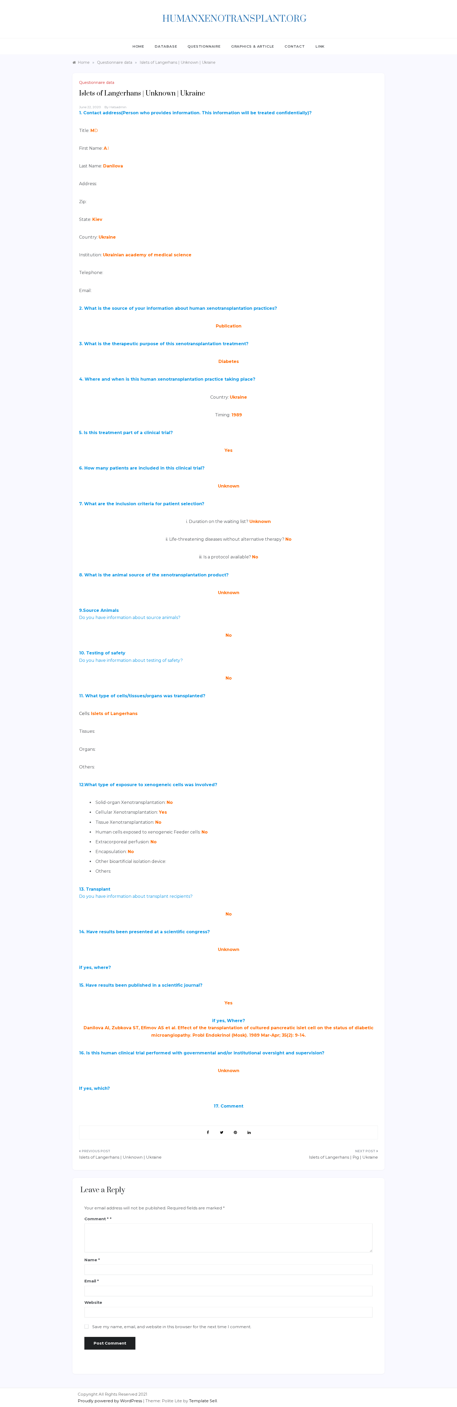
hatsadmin (117, 107)
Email (91, 1280)
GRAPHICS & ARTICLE (252, 46)
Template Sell (203, 1400)
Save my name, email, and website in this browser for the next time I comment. (171, 1326)
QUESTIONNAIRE (204, 46)
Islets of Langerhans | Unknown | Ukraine (120, 1157)
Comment (96, 1218)
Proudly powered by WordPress (110, 1400)
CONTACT (295, 46)
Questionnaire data (96, 82)
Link (320, 46)
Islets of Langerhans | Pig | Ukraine (343, 1157)
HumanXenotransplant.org (234, 19)
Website (93, 1302)
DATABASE (166, 46)
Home (138, 46)
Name (92, 1259)
